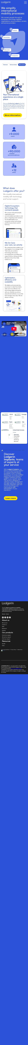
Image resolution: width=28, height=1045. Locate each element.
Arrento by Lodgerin (6, 635)
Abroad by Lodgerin (6, 637)
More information (12, 115)
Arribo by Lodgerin (6, 639)
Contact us (10, 591)
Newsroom (4, 628)
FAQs (3, 626)
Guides (3, 643)
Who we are (4, 622)
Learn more (10, 498)
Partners (4, 630)
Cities (3, 645)
